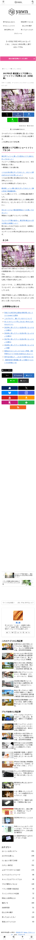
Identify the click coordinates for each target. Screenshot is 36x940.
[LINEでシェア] (30, 661)
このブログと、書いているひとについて (18, 318)
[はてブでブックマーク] (22, 661)
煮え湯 (18, 622)
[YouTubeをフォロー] (10, 398)
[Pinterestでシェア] (10, 667)
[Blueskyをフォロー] (10, 393)
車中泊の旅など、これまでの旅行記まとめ (19, 357)
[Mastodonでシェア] (14, 656)
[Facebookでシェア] (6, 661)
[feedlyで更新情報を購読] (26, 402)
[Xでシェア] (6, 656)
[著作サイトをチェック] (10, 388)
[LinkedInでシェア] (18, 667)
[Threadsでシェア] (14, 661)
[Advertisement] (18, 490)
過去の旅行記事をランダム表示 (18, 58)
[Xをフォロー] (26, 388)
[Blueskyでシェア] (22, 656)
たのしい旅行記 (8, 370)
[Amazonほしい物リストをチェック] (26, 398)
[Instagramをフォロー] (26, 393)
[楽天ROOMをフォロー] (10, 402)
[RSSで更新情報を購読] (18, 407)
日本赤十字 (19, 932)
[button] (23, 120)
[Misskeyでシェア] (30, 656)
